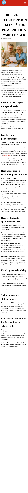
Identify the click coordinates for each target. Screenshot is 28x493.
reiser (18, 159)
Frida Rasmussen (7, 38)
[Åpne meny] (24, 3)
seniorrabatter (7, 155)
